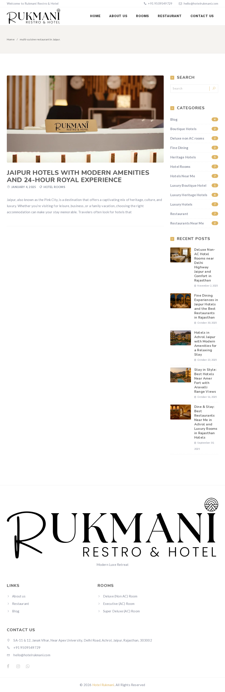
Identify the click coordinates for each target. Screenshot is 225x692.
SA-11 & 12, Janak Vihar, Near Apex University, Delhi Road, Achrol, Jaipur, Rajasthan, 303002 (82, 640)
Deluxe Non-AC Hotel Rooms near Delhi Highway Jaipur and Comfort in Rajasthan (204, 265)
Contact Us (202, 16)
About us (118, 16)
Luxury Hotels (193, 204)
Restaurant (170, 16)
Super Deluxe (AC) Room (121, 611)
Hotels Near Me (193, 176)
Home (95, 16)
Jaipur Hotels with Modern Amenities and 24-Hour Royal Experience (78, 176)
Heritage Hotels (193, 157)
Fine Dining (193, 148)
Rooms (142, 16)
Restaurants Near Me (193, 223)
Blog (193, 119)
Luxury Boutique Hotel (193, 185)
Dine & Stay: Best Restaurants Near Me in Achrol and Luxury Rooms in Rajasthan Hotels (205, 422)
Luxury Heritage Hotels (193, 195)
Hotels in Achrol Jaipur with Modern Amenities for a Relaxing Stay (205, 343)
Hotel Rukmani (103, 685)
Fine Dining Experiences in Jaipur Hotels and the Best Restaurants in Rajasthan (206, 306)
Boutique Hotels (193, 129)
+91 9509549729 (159, 3)
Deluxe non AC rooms (193, 138)
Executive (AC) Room (119, 604)
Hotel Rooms (54, 187)
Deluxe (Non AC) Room (120, 596)
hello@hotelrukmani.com (201, 3)
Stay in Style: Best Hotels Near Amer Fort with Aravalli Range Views (205, 381)
